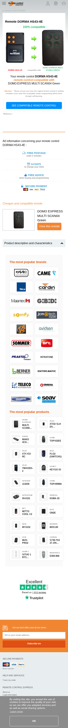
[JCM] (47, 315)
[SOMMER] (21, 343)
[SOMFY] (21, 315)
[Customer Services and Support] (56, 3)
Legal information (10, 695)
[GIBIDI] (47, 301)
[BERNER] (21, 371)
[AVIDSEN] (47, 329)
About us (6, 692)
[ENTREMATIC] (47, 371)
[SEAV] (47, 399)
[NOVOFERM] (21, 399)
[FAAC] (21, 273)
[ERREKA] (47, 385)
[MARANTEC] (21, 301)
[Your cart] (64, 3)
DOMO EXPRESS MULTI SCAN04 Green (50, 216)
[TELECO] (21, 385)
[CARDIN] (47, 287)
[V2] (21, 329)
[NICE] (21, 287)
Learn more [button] (16, 711)
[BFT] (47, 343)
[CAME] (47, 273)
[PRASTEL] (21, 357)
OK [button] (34, 721)
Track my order (9, 680)
